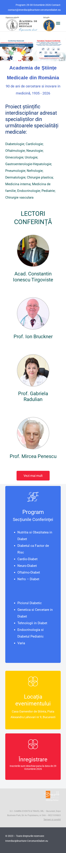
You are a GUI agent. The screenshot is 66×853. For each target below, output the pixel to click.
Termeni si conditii (52, 819)
